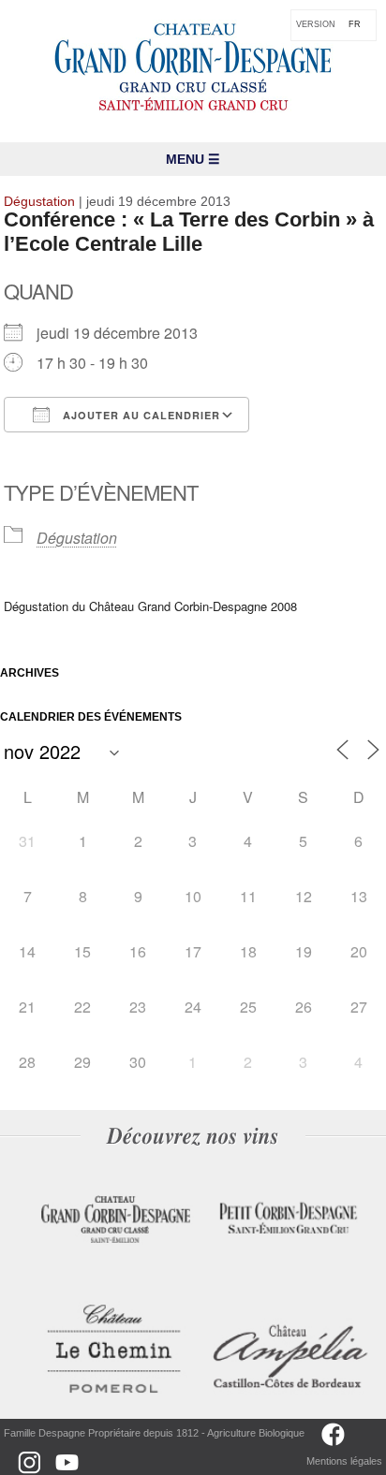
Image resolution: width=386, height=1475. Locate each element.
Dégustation (77, 537)
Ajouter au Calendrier (139, 415)
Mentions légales (344, 1461)
